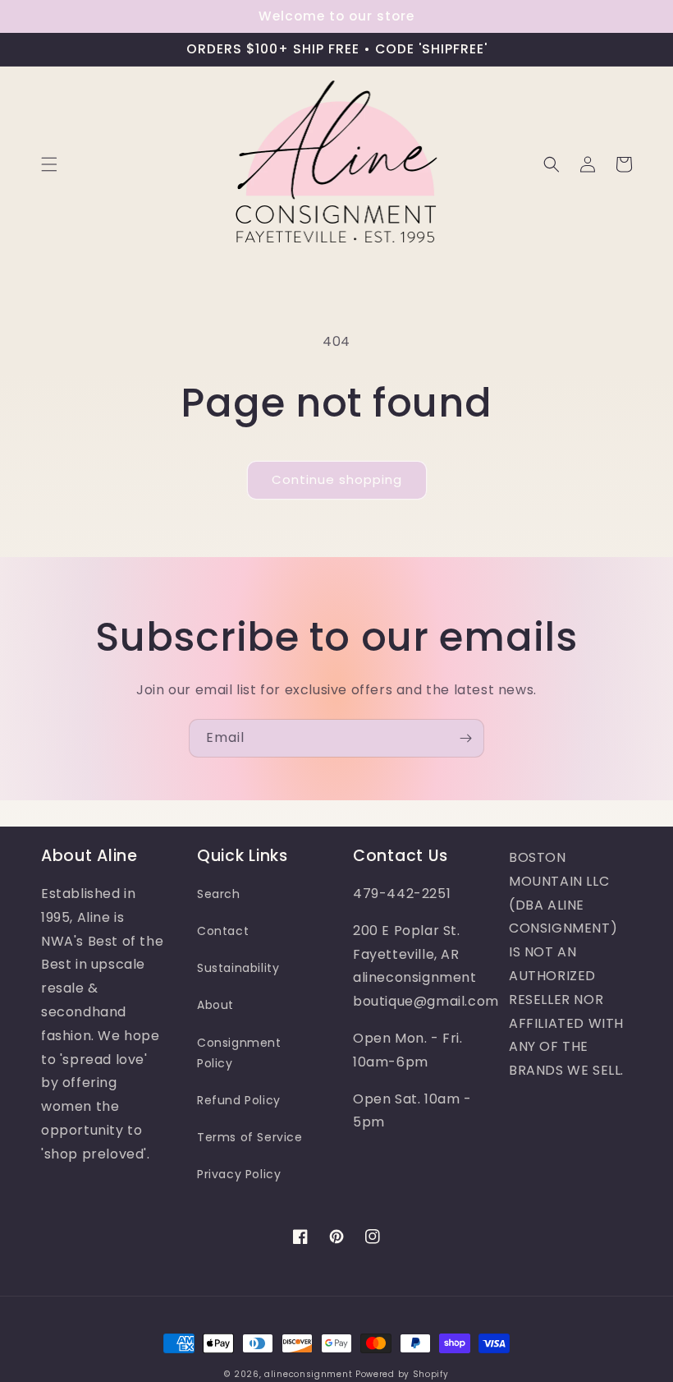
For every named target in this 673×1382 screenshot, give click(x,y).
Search (218, 894)
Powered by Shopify (402, 1374)
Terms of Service (250, 1137)
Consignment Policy (239, 1052)
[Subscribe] (465, 738)
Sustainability (238, 968)
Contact (223, 931)
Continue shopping (337, 479)
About (215, 1005)
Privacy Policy (239, 1174)
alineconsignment (308, 1374)
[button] (49, 164)
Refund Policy (239, 1100)
